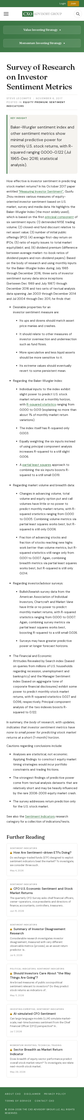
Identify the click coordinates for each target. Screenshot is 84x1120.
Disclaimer (32, 1093)
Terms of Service (18, 1100)
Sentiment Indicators (40, 816)
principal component (59, 217)
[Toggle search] (78, 14)
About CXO (13, 1093)
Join (73, 3)
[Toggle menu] (6, 14)
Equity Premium (35, 102)
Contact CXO (44, 1100)
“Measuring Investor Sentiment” (41, 191)
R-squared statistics (41, 404)
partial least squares (36, 465)
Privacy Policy (55, 1093)
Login (63, 3)
